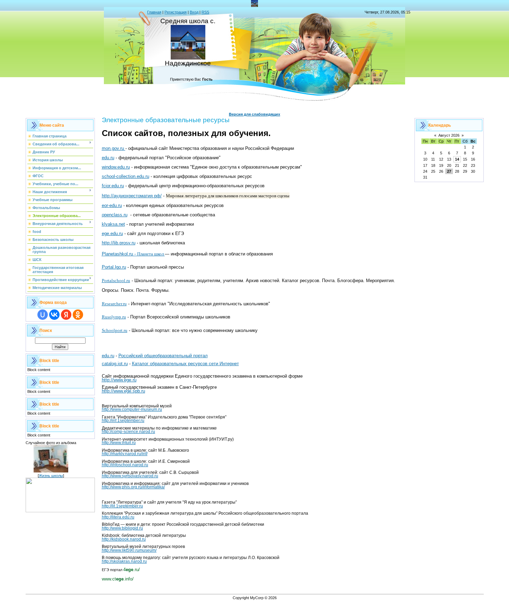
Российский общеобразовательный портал (163, 355)
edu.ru (108, 157)
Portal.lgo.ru (114, 267)
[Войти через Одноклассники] (78, 314)
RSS (205, 12)
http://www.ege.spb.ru (123, 391)
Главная (154, 12)
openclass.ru (114, 214)
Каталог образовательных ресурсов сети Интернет (185, 363)
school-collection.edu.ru (125, 176)
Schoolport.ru (114, 330)
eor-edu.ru (112, 205)
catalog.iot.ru (115, 363)
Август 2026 (448, 135)
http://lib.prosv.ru (118, 242)
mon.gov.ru (113, 148)
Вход (194, 12)
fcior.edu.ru (113, 185)
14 (457, 159)
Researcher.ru (114, 303)
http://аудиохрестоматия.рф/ (132, 195)
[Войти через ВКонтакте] (54, 314)
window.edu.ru (116, 167)
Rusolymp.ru (114, 316)
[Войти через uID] (42, 314)
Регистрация (175, 12)
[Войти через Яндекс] (66, 314)
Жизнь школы (51, 476)
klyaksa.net (113, 224)
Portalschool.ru (116, 280)
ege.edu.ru (112, 233)
